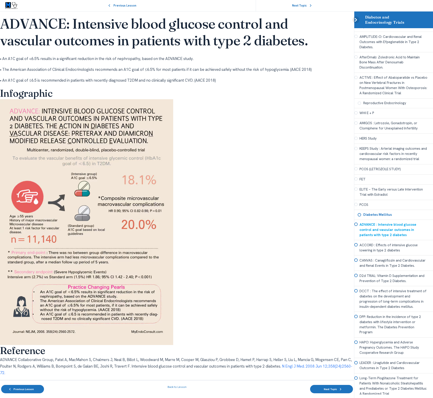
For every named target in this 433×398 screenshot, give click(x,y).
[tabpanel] (177, 195)
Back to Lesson (177, 387)
